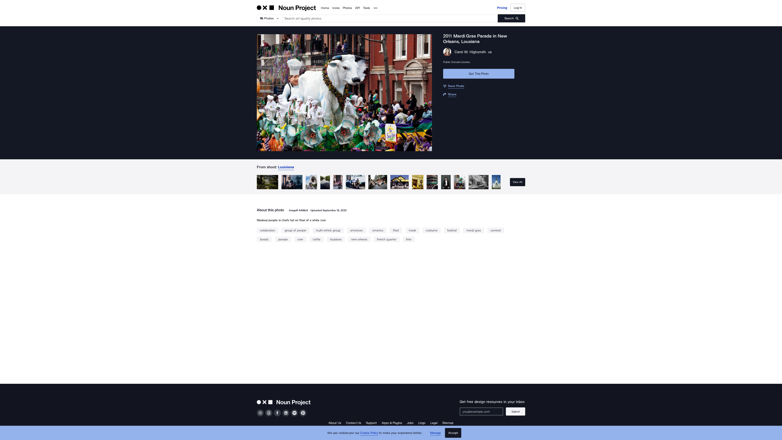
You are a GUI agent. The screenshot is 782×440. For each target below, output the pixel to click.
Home (325, 8)
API (357, 8)
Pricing (502, 8)
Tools (366, 8)
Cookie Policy (369, 433)
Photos (347, 8)
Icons (335, 8)
